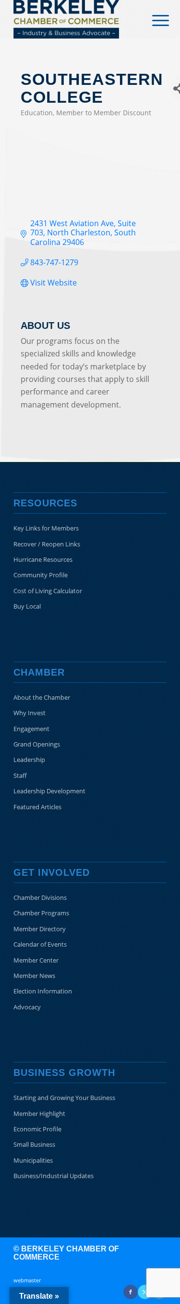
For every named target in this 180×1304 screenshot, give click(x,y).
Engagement (31, 728)
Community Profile (40, 574)
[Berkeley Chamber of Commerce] (74, 19)
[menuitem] (153, 20)
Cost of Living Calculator (47, 590)
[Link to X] (145, 1292)
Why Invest (29, 712)
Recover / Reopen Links (46, 544)
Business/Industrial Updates (53, 1175)
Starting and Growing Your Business (64, 1097)
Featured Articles (37, 806)
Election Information (42, 991)
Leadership (29, 759)
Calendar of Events (40, 944)
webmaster (27, 1280)
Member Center (36, 960)
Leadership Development (49, 791)
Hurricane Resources (42, 559)
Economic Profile (37, 1129)
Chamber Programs (41, 913)
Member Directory (39, 928)
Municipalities (33, 1160)
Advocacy (27, 1007)
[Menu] (153, 20)
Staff (20, 775)
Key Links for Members (46, 528)
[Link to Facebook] (130, 1292)
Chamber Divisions (40, 897)
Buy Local (27, 606)
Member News (34, 975)
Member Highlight (39, 1113)
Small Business (34, 1144)
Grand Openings (36, 744)
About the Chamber (41, 697)
